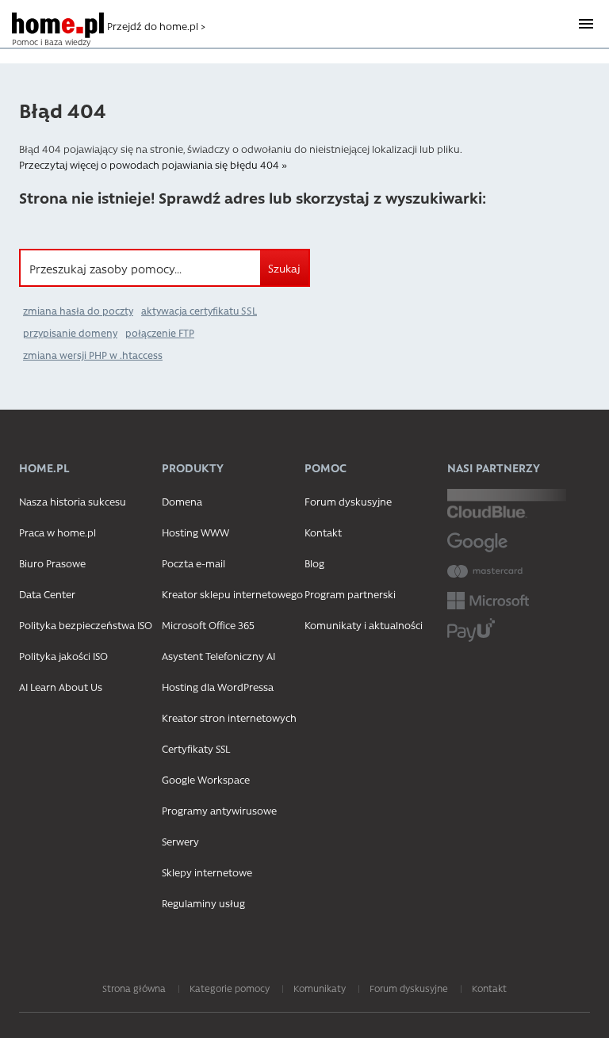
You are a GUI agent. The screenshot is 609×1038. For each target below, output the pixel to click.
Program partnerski (350, 594)
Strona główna (134, 988)
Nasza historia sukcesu (72, 501)
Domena (182, 501)
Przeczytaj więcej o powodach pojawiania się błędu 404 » (153, 164)
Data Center (47, 594)
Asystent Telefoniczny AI (218, 655)
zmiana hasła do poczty (78, 310)
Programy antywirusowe (219, 810)
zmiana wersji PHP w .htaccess (93, 355)
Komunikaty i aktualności (363, 625)
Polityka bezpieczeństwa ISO (85, 625)
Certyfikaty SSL (196, 748)
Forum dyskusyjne (348, 501)
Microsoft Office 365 (208, 625)
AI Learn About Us (60, 686)
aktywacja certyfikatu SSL (199, 310)
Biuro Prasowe (52, 563)
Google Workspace (206, 779)
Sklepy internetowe (207, 872)
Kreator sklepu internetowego (232, 594)
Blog (314, 563)
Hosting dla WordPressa (218, 686)
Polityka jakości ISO (63, 655)
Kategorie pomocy (230, 988)
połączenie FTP (159, 332)
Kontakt (323, 532)
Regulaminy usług (203, 903)
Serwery (180, 841)
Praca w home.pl (57, 532)
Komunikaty (319, 988)
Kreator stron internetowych (229, 717)
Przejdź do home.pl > (156, 25)
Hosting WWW (195, 532)
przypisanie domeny (70, 332)
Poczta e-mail (193, 563)
